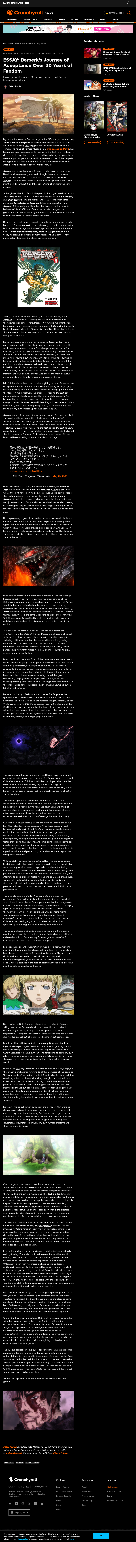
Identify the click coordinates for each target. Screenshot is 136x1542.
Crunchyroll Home (11, 44)
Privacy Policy (22, 1539)
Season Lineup (30, 20)
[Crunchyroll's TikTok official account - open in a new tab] (35, 1503)
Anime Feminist (14, 1453)
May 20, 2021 (60, 476)
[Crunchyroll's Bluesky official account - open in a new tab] (42, 1503)
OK (101, 1536)
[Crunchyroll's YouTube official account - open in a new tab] (10, 1503)
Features (48, 20)
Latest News (11, 20)
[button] (19, 1512)
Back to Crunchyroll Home (16, 3)
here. (71, 1539)
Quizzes (61, 20)
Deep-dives (41, 44)
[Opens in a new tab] (68, 29)
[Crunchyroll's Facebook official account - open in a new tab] (16, 1503)
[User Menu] (129, 3)
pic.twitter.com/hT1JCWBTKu (26, 471)
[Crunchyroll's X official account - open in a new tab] (29, 1503)
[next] (127, 118)
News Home (27, 44)
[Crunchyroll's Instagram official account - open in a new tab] (23, 1503)
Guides (74, 20)
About (115, 20)
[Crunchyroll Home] (22, 1481)
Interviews (89, 20)
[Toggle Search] (129, 13)
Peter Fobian (15, 87)
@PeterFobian (60, 1453)
